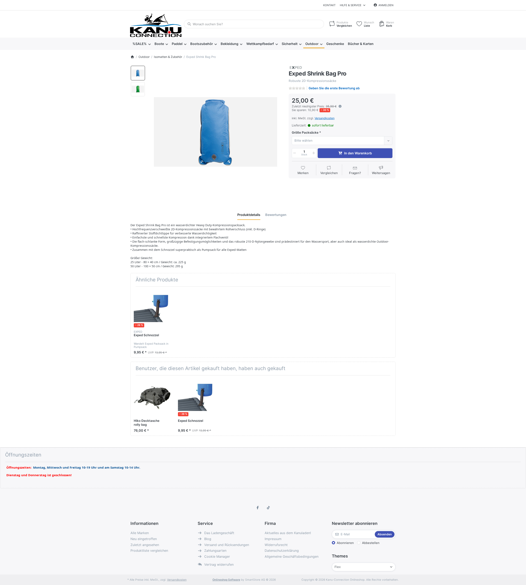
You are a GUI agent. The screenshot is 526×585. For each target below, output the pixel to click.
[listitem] (216, 132)
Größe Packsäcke (305, 132)
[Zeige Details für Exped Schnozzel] (153, 308)
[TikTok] (268, 507)
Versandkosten (325, 118)
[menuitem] (141, 44)
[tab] (248, 215)
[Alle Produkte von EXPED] (296, 67)
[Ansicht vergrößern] (216, 132)
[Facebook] (257, 507)
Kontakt (329, 5)
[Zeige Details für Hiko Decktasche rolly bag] (153, 397)
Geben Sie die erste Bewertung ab (334, 88)
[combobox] (254, 24)
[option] (138, 73)
